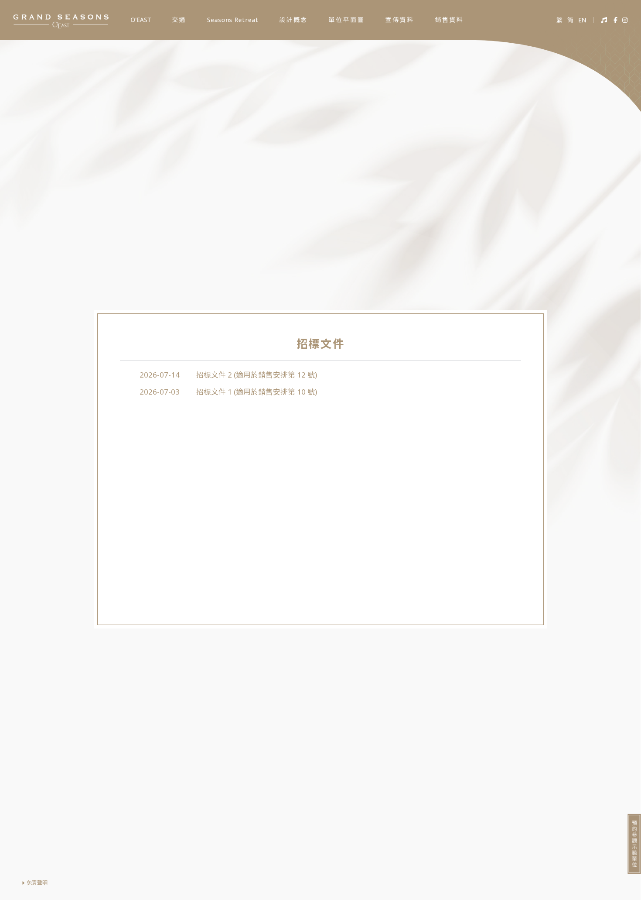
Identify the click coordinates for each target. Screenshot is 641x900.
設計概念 (293, 20)
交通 (179, 20)
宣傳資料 (399, 20)
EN (582, 20)
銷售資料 (449, 20)
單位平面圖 (346, 20)
